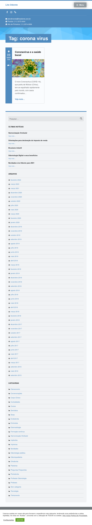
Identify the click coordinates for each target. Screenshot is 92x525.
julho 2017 (14, 345)
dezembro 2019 (16, 226)
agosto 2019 (15, 243)
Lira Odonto (11, 4)
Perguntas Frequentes (19, 470)
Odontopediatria (16, 457)
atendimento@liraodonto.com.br (19, 18)
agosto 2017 (15, 341)
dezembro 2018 (16, 277)
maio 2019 (14, 256)
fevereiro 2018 (16, 316)
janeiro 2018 (15, 320)
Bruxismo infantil (15, 148)
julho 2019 (14, 248)
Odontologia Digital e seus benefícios (22, 155)
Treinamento (15, 495)
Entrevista (14, 423)
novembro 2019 (16, 231)
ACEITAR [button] (20, 520)
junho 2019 (15, 252)
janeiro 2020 (15, 222)
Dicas (13, 414)
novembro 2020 (16, 197)
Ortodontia (14, 461)
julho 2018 (14, 294)
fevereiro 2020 (16, 218)
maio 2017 (14, 354)
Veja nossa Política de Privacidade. (75, 515)
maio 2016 (14, 371)
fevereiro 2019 (16, 269)
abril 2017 (14, 358)
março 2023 (15, 184)
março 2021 (15, 188)
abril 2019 (14, 260)
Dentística (14, 410)
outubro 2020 (15, 201)
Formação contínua (18, 431)
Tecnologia (14, 491)
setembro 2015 (16, 375)
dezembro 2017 (16, 324)
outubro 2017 (15, 333)
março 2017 (15, 362)
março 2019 (15, 265)
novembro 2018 (16, 282)
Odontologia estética (18, 453)
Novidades (14, 448)
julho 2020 (14, 205)
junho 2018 (15, 299)
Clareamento (15, 389)
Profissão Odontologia (18, 478)
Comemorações (16, 393)
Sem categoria (16, 487)
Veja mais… (20, 99)
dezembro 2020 (16, 192)
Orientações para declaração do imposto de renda (27, 140)
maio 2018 (14, 303)
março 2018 (15, 311)
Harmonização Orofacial (17, 133)
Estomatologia (16, 427)
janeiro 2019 (15, 273)
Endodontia (15, 419)
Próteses (14, 482)
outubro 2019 (15, 235)
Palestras (14, 465)
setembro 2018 (16, 286)
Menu (81, 5)
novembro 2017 (16, 328)
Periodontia (15, 474)
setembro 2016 (16, 366)
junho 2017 (15, 349)
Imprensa (14, 444)
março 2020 (15, 214)
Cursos (13, 406)
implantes (14, 440)
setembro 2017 (16, 337)
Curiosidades (15, 402)
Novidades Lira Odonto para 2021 (21, 163)
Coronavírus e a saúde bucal (28, 53)
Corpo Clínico (15, 397)
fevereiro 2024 (16, 180)
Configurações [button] (8, 520)
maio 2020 (14, 209)
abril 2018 (14, 307)
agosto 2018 (15, 290)
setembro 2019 (16, 239)
